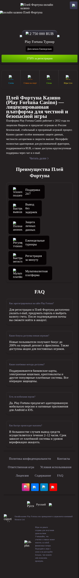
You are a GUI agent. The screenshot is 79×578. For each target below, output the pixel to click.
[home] (39, 5)
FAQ (60, 475)
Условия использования (55, 467)
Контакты (63, 458)
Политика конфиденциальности (30, 458)
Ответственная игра (21, 467)
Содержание (43, 475)
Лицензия (22, 475)
